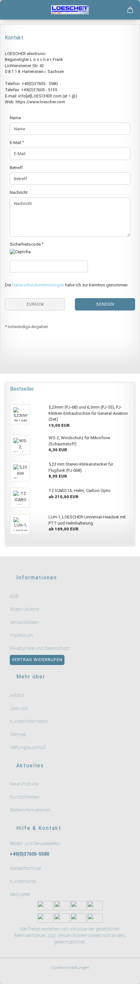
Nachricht (19, 192)
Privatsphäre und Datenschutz (39, 648)
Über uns (19, 708)
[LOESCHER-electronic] (70, 10)
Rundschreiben (25, 797)
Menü (10, 10)
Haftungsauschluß (28, 747)
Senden (105, 304)
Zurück (35, 304)
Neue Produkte (24, 784)
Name (15, 117)
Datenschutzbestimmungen (38, 284)
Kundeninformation (29, 721)
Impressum (21, 635)
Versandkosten (24, 622)
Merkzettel (20, 894)
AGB (14, 596)
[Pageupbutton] (127, 975)
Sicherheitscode (26, 244)
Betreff (16, 167)
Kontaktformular (26, 868)
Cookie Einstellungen (70, 967)
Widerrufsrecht (24, 609)
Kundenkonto (23, 881)
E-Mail (16, 142)
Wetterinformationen (30, 810)
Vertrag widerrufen (37, 659)
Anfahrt (17, 695)
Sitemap (18, 734)
